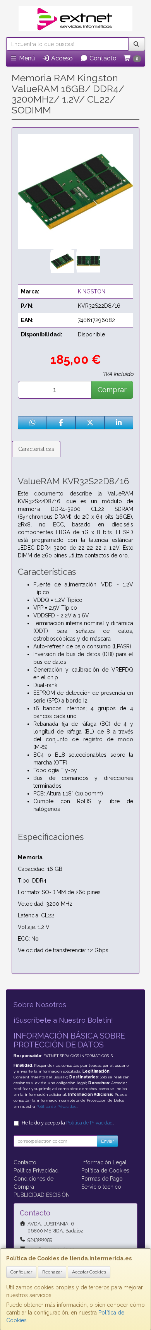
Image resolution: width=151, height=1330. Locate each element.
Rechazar (52, 1272)
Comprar (112, 390)
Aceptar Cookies (89, 1272)
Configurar (21, 1272)
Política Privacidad (36, 1170)
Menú (26, 58)
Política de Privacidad (56, 1106)
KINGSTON (91, 291)
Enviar (107, 1141)
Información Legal (104, 1162)
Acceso (61, 58)
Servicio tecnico (101, 1187)
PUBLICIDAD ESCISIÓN (42, 1195)
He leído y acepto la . (68, 1123)
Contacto (102, 58)
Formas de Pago (102, 1179)
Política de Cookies (105, 1170)
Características (36, 449)
